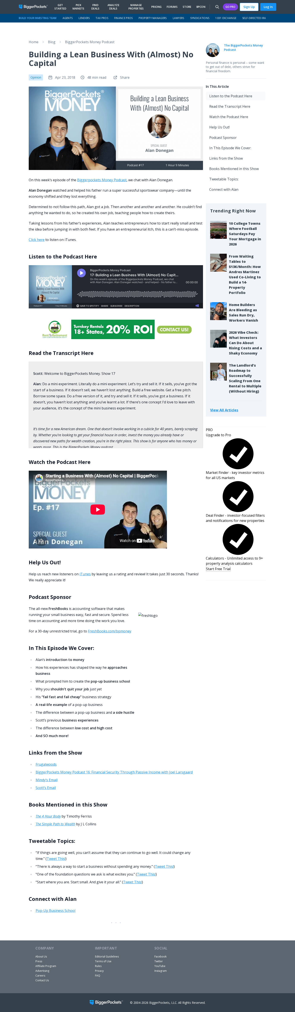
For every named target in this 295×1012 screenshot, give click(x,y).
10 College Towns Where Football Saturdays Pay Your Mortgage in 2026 (245, 234)
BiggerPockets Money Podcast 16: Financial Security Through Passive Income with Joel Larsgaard (114, 772)
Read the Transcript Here (229, 106)
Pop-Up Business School (55, 910)
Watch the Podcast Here (228, 116)
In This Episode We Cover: (230, 148)
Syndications (199, 18)
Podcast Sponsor (223, 137)
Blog (52, 42)
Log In (268, 7)
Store (187, 7)
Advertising (42, 971)
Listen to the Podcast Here (230, 96)
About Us (41, 956)
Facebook (160, 956)
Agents (68, 18)
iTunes (85, 574)
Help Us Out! (219, 127)
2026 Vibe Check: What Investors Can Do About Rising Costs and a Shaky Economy (245, 343)
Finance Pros (123, 18)
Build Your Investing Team (38, 18)
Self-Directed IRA (254, 18)
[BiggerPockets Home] (35, 7)
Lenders (84, 18)
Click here (36, 239)
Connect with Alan (223, 189)
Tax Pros (102, 18)
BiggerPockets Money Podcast (89, 42)
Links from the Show (226, 158)
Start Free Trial (218, 568)
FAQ (97, 975)
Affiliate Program (45, 966)
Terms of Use (103, 961)
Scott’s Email (46, 787)
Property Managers (153, 18)
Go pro (230, 7)
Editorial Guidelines (107, 956)
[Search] (217, 7)
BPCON (201, 7)
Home (33, 42)
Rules (98, 966)
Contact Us (42, 980)
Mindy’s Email (46, 780)
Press (38, 961)
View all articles (224, 410)
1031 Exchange (225, 18)
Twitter (158, 961)
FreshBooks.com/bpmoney (109, 631)
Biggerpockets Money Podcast (102, 180)
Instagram (160, 971)
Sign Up (249, 7)
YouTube (159, 966)
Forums (172, 7)
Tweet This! (56, 858)
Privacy (99, 971)
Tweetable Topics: (224, 179)
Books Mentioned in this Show (234, 168)
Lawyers (178, 18)
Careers (40, 975)
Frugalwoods (46, 764)
